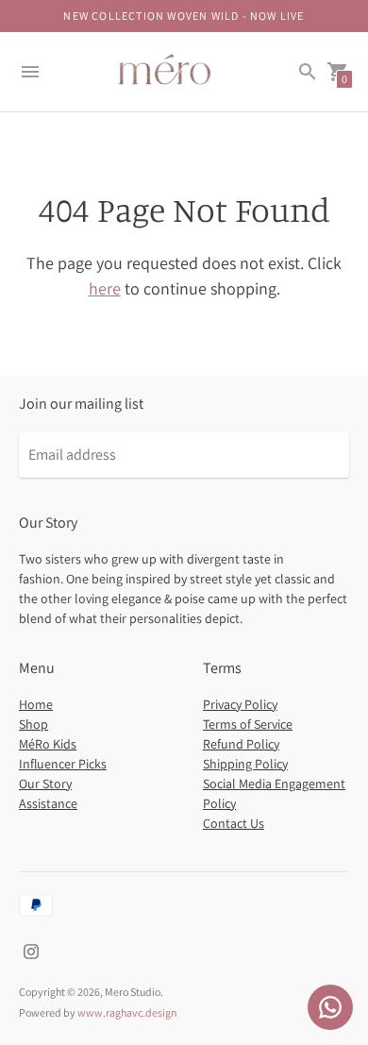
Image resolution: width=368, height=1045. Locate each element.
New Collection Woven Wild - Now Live (183, 15)
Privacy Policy (240, 704)
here (105, 288)
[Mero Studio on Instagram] (31, 950)
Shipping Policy (245, 763)
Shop (33, 724)
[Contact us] (330, 1007)
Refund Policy (241, 743)
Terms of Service (248, 724)
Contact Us (233, 823)
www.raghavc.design (127, 1012)
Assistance (48, 803)
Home (36, 704)
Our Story (45, 783)
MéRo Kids (47, 743)
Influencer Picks (63, 763)
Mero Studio (132, 992)
